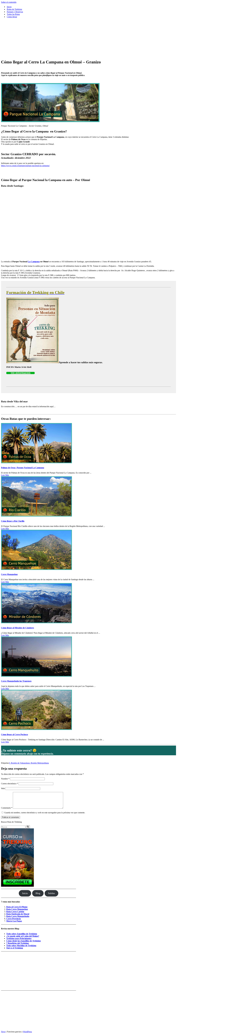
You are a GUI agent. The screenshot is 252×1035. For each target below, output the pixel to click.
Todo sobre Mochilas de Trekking (21, 945)
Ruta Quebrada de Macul (17, 914)
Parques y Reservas (15, 12)
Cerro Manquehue (9, 574)
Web (3, 788)
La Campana (34, 261)
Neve (3, 1032)
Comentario (6, 808)
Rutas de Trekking (14, 9)
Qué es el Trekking (14, 948)
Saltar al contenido (8, 2)
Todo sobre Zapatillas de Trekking (21, 934)
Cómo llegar (12, 17)
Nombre (5, 779)
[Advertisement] (88, 38)
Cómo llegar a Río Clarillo (12, 521)
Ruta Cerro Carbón (15, 911)
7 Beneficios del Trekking (17, 943)
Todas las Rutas (13, 14)
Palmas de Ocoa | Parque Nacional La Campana (22, 468)
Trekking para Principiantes (19, 938)
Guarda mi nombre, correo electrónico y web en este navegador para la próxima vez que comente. (44, 812)
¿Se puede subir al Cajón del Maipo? (22, 936)
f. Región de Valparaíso (19, 763)
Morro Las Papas (14, 921)
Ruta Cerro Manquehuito (17, 916)
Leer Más (5, 475)
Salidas (51, 893)
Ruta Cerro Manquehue (17, 909)
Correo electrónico (9, 783)
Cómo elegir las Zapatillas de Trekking (23, 941)
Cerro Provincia (13, 919)
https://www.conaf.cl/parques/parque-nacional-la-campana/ (25, 165)
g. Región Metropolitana (39, 763)
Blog (38, 893)
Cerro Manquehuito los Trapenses (16, 681)
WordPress (27, 1032)
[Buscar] (28, 826)
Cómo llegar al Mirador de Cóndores (17, 628)
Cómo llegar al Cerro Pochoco (14, 734)
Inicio (9, 7)
